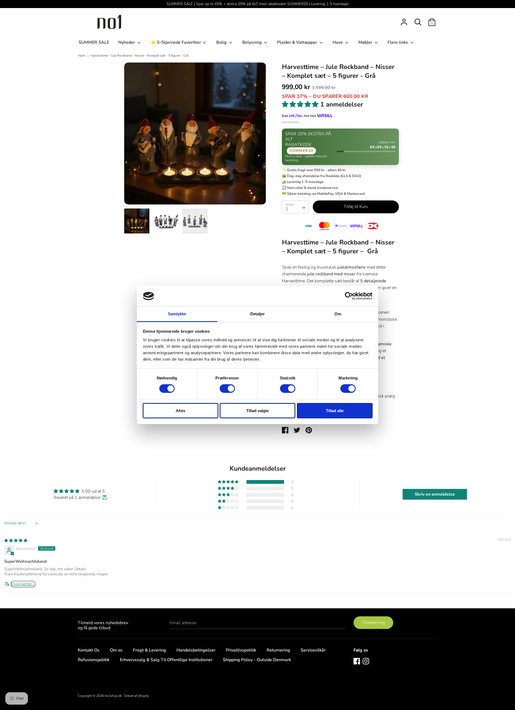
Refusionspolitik (93, 660)
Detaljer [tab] (257, 314)
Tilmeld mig (373, 622)
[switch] (227, 388)
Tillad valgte (257, 410)
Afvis (180, 410)
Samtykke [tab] (177, 314)
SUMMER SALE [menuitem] (94, 42)
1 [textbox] (287, 209)
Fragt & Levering (149, 650)
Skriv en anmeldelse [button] (435, 494)
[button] (228, 482)
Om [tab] (337, 314)
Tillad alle (335, 410)
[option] (195, 135)
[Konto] (404, 20)
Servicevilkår (313, 650)
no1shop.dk (114, 696)
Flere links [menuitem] (398, 42)
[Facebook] (357, 661)
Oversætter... (23, 584)
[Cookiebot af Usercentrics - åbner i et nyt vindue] (348, 296)
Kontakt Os (89, 650)
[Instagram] (366, 661)
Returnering (278, 650)
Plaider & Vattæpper (297, 42)
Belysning (252, 42)
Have (338, 42)
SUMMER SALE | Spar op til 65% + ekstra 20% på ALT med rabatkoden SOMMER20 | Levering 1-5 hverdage (257, 3)
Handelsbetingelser (195, 650)
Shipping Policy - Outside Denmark (257, 660)
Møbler (365, 42)
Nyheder (127, 42)
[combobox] (295, 206)
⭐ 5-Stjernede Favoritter (176, 42)
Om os (116, 650)
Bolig (222, 42)
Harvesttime (290, 122)
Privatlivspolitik (241, 650)
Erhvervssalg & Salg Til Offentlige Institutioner (166, 660)
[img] (15, 540)
